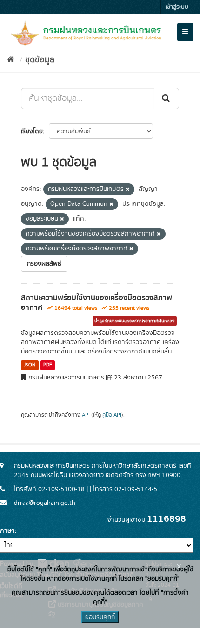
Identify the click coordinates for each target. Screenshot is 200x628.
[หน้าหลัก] (11, 60)
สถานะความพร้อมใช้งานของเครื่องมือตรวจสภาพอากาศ (96, 303)
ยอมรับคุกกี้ (100, 617)
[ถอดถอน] (128, 189)
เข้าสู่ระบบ (177, 7)
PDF (47, 365)
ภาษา (7, 531)
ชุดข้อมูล (39, 60)
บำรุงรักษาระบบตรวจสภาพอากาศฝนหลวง (134, 321)
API (86, 415)
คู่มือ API (111, 415)
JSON (29, 365)
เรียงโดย (32, 131)
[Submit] (166, 98)
